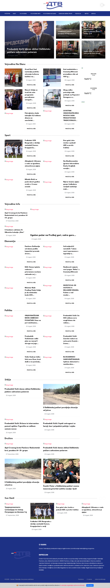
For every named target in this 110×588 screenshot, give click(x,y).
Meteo (87, 13)
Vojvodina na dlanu (49, 13)
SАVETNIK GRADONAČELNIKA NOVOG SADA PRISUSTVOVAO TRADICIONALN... (71, 115)
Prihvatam (90, 585)
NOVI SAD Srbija (93, 77)
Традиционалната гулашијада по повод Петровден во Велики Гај (16, 510)
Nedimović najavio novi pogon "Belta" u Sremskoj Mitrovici (71, 269)
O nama (89, 579)
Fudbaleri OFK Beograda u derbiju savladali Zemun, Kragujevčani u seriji (40, 524)
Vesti (14, 13)
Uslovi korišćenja (100, 579)
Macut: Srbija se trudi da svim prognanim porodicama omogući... (31, 95)
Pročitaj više (31, 85)
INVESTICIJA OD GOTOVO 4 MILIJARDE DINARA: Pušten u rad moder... (71, 290)
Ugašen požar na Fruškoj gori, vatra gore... (53, 235)
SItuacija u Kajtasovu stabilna (67, 53)
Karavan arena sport (65, 13)
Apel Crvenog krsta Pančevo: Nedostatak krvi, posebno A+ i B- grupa (16, 215)
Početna (7, 13)
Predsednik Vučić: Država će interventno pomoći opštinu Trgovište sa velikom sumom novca (22, 426)
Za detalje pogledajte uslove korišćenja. (72, 585)
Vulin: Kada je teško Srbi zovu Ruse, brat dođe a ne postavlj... (33, 359)
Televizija (78, 13)
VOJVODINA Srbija (93, 92)
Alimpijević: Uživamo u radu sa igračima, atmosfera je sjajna (33, 163)
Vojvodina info (35, 13)
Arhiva (93, 13)
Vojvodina (23, 13)
